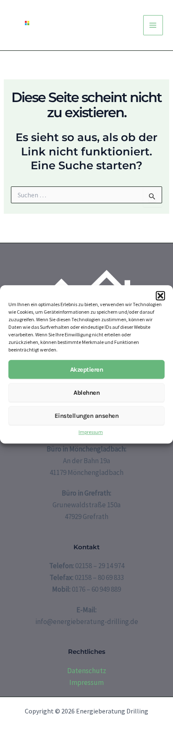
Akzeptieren (86, 369)
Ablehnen (86, 392)
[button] (160, 295)
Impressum (91, 432)
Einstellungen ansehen (87, 416)
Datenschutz (86, 670)
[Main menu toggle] (153, 25)
